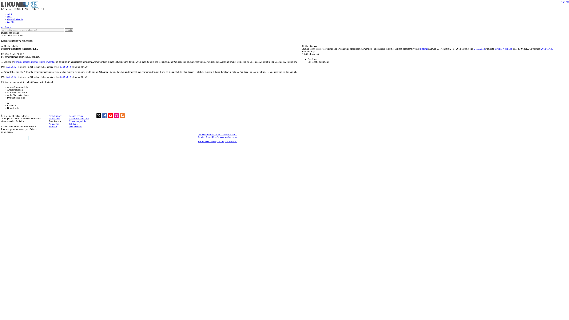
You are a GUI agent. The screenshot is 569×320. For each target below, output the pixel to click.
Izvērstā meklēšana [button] (10, 33)
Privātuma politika (77, 121)
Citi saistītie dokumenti (318, 62)
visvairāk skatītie (15, 19)
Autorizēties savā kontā (12, 35)
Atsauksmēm (55, 121)
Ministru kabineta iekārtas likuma (29, 62)
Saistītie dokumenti (310, 54)
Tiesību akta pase (310, 46)
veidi (9, 14)
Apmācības (54, 124)
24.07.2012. (479, 49)
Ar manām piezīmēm (17, 92)
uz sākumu (6, 27)
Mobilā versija (76, 116)
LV (563, 2)
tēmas (9, 16)
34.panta (50, 62)
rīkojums (423, 49)
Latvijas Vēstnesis (503, 49)
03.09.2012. (65, 67)
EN (567, 2)
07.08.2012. (11, 67)
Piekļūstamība (75, 126)
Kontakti (53, 126)
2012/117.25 (547, 49)
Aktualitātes (54, 118)
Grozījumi (312, 59)
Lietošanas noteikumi (79, 118)
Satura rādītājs (308, 51)
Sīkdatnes (73, 124)
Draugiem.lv (13, 108)
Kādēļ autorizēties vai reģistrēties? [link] (17, 41)
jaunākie (11, 22)
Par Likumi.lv (55, 116)
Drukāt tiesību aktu (16, 97)
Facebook (11, 105)
